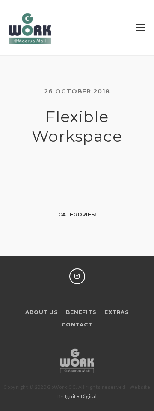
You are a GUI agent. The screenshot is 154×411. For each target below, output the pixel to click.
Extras (116, 312)
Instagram (77, 276)
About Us (41, 312)
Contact (77, 324)
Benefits (81, 312)
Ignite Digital (81, 396)
